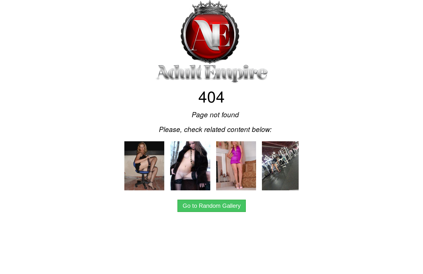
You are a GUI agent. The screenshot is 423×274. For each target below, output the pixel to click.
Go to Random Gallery (212, 205)
